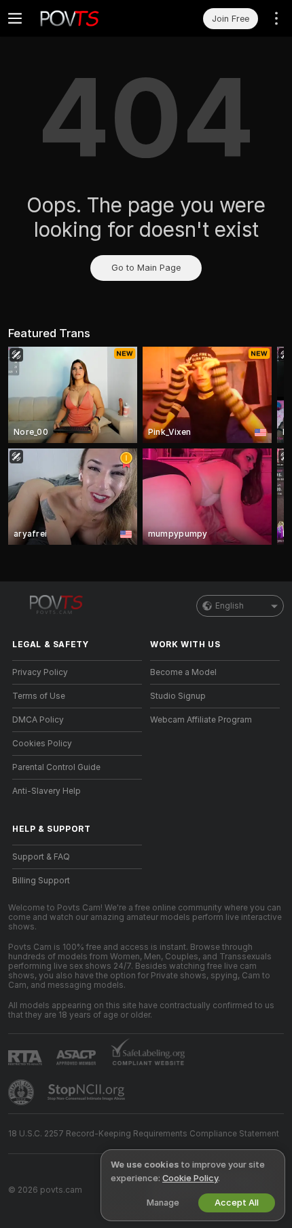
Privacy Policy (40, 672)
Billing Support (41, 880)
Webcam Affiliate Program (201, 720)
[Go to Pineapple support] (22, 1092)
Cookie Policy (190, 1178)
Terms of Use (38, 696)
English (229, 606)
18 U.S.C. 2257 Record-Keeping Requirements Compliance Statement (143, 1133)
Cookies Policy (42, 743)
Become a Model (183, 672)
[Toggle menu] (15, 18)
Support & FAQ (41, 857)
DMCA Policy (38, 720)
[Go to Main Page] (88, 18)
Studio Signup (178, 696)
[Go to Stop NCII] (88, 1092)
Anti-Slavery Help (46, 791)
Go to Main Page (146, 268)
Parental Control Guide (56, 767)
